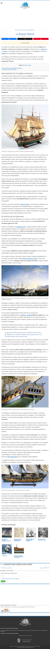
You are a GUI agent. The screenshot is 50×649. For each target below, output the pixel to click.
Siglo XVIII (30, 564)
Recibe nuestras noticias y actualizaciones (9, 573)
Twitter (24, 635)
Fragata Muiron (8, 564)
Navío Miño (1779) (43, 567)
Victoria (3, 53)
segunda (29, 315)
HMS (12, 456)
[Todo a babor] (25, 4)
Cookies (39, 646)
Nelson (43, 49)
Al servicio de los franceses (9, 69)
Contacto (11, 646)
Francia (13, 564)
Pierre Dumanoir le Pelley (29, 258)
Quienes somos (29, 646)
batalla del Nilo (21, 227)
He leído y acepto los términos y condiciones (10, 578)
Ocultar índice (27, 65)
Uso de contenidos (17, 646)
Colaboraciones (23, 646)
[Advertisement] (25, 18)
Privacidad (35, 646)
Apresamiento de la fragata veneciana (12, 68)
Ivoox (27, 635)
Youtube (29, 635)
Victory (5, 51)
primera (23, 315)
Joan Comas (19, 564)
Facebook (20, 635)
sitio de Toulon (24, 204)
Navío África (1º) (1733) (7, 567)
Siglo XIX (24, 564)
